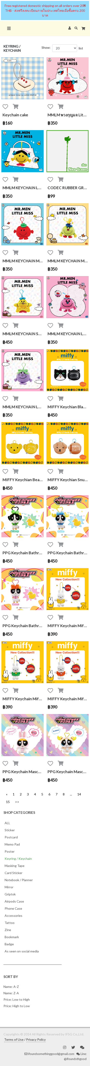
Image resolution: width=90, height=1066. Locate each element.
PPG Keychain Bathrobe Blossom (23, 625)
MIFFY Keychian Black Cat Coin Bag (68, 406)
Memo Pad (12, 844)
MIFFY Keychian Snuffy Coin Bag (68, 479)
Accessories (13, 915)
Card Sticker (13, 873)
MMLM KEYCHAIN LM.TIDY (23, 187)
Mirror (9, 887)
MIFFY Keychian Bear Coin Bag (23, 479)
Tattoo (10, 923)
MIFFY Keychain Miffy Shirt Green (23, 698)
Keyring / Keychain (18, 858)
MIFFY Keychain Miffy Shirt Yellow (68, 625)
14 (79, 794)
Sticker (10, 830)
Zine (8, 930)
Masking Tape (14, 866)
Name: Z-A (11, 993)
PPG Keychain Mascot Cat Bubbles (68, 771)
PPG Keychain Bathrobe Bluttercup (23, 552)
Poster (10, 851)
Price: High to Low (16, 1006)
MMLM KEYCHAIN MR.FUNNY (68, 260)
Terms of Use (14, 1039)
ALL (7, 823)
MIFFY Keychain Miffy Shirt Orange (68, 698)
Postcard (11, 837)
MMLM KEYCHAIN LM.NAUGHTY (23, 406)
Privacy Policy (36, 1039)
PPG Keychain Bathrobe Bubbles (68, 552)
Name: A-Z (11, 987)
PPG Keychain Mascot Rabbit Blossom (23, 771)
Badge (9, 944)
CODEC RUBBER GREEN (68, 187)
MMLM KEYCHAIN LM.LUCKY (68, 333)
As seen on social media (22, 951)
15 (8, 802)
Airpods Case (14, 901)
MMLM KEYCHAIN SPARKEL (23, 333)
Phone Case (13, 908)
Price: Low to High (16, 999)
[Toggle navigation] (9, 28)
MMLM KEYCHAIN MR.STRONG (23, 260)
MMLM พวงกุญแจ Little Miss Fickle (68, 114)
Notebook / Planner (19, 880)
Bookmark (12, 937)
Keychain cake (15, 114)
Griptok (10, 894)
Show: (46, 47)
